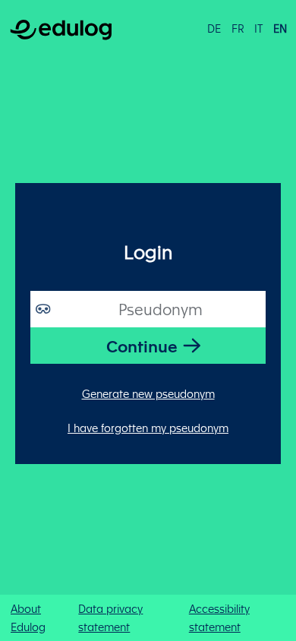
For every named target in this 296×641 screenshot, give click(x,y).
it (258, 28)
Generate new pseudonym (148, 393)
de (214, 28)
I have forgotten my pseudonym (148, 427)
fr (237, 28)
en (280, 28)
